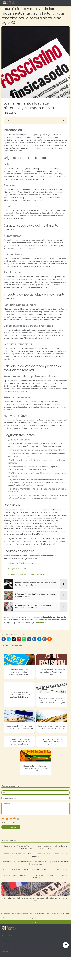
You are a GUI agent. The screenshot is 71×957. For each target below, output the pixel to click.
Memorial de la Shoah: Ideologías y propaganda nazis (30, 574)
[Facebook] (3, 639)
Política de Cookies (8, 941)
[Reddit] (49, 639)
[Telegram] (39, 639)
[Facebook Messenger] (9, 639)
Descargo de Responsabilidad (12, 936)
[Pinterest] (19, 639)
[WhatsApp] (24, 639)
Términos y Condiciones (10, 946)
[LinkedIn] (34, 639)
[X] (14, 639)
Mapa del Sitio (6, 951)
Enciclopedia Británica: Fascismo (21, 563)
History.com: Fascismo (17, 568)
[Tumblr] (29, 639)
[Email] (44, 639)
